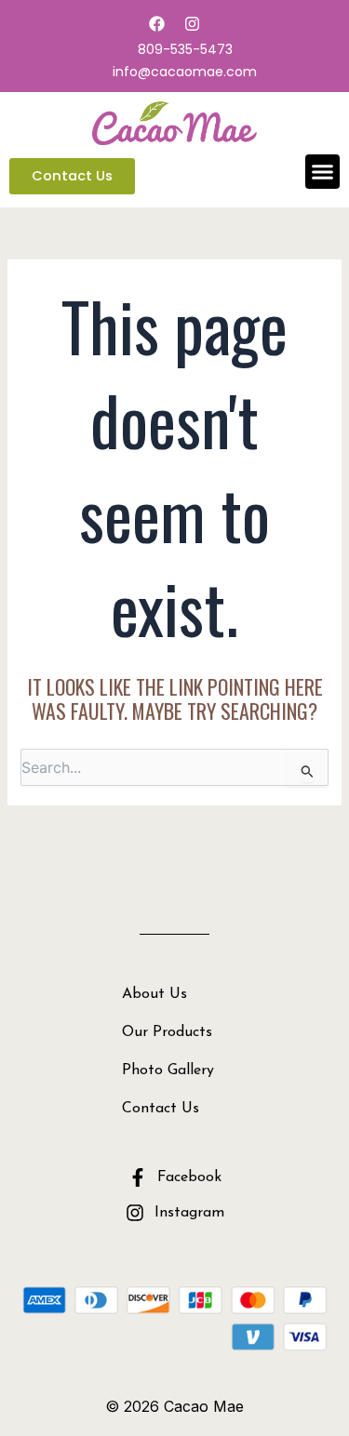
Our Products (167, 1032)
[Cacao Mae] (175, 122)
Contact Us (160, 1108)
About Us (154, 994)
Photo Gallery (168, 1070)
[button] (323, 172)
